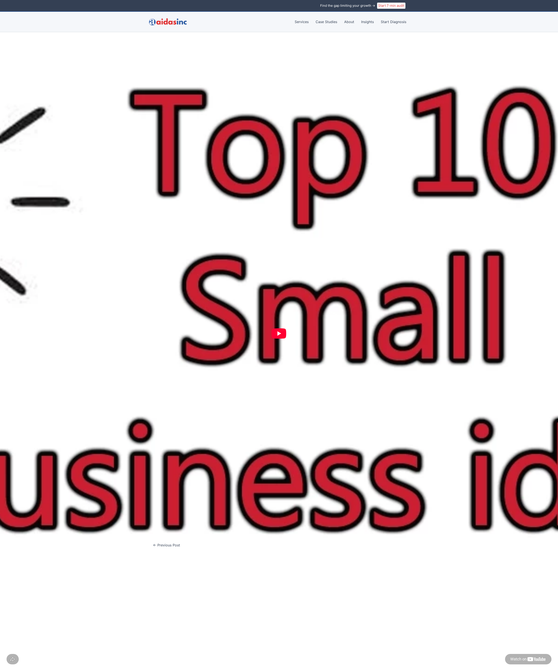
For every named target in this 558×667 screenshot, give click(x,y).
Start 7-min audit (391, 5)
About (349, 22)
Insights (367, 22)
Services (302, 22)
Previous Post (166, 545)
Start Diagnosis (393, 22)
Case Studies (326, 22)
